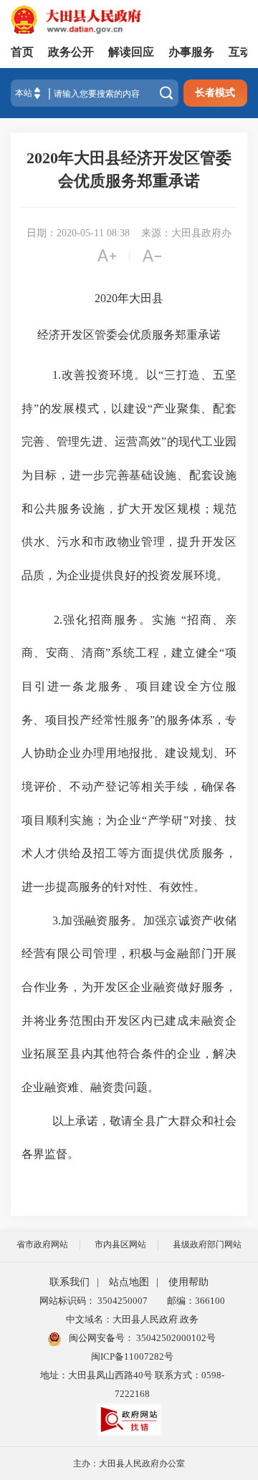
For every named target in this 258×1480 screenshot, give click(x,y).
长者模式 (215, 92)
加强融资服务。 (102, 920)
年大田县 (140, 298)
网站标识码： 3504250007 (93, 1300)
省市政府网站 (42, 1244)
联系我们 (69, 1282)
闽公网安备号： (141, 1338)
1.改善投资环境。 (99, 375)
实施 (164, 620)
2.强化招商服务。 (103, 620)
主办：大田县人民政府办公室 (129, 1464)
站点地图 (129, 1282)
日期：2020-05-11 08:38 (78, 233)
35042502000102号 (175, 1338)
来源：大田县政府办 (186, 233)
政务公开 (71, 52)
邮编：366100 (194, 1300)
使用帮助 (188, 1282)
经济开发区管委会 (83, 335)
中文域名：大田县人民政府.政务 (132, 1319)
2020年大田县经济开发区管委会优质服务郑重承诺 (129, 169)
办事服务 (191, 52)
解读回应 (131, 52)
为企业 (123, 820)
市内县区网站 (120, 1244)
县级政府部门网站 (207, 1244)
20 (100, 298)
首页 (22, 52)
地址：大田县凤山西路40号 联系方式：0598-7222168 (132, 1384)
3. (56, 920)
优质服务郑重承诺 (175, 335)
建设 (135, 408)
